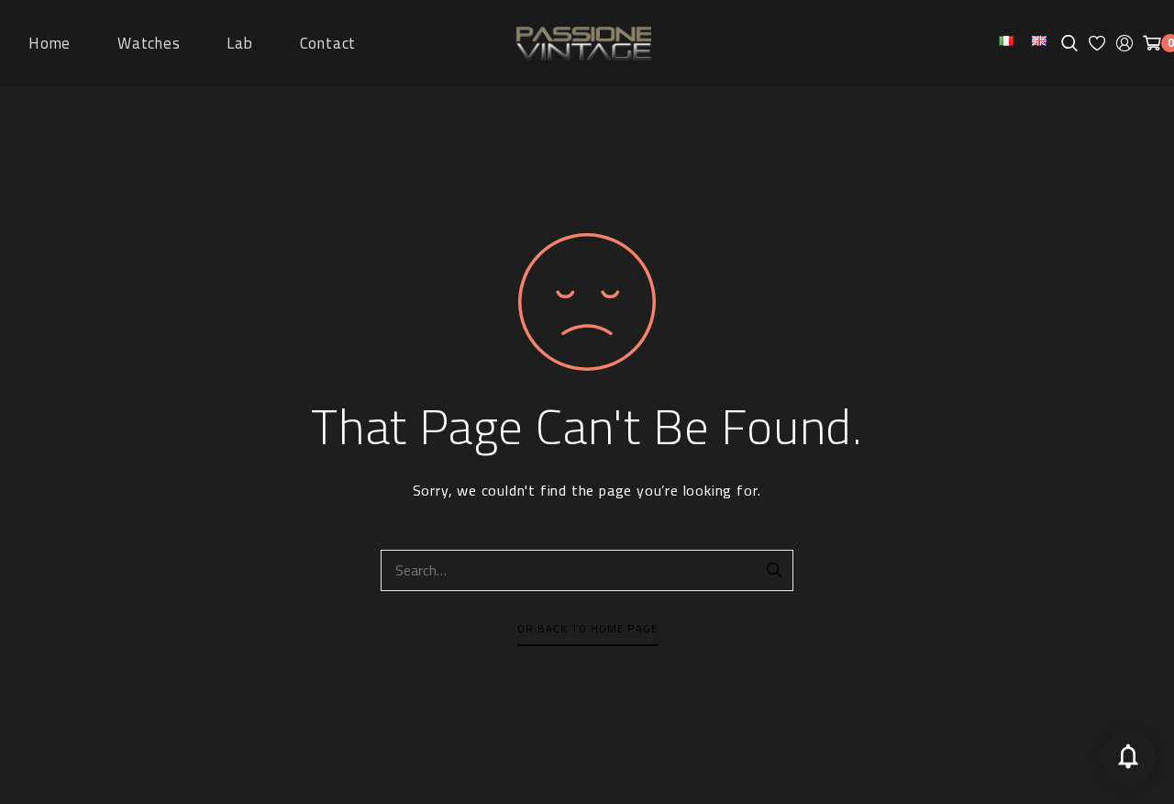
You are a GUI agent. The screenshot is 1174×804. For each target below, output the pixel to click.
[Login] (1124, 43)
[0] (1152, 43)
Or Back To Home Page (587, 629)
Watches (149, 43)
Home (49, 43)
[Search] (775, 571)
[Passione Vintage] (583, 44)
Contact (328, 43)
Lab (239, 43)
